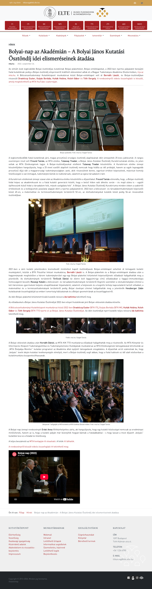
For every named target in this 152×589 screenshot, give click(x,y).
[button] (26, 35)
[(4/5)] (100, 325)
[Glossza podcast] (135, 3)
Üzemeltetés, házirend (54, 547)
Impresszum (15, 553)
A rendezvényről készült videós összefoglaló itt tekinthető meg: (39, 446)
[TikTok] (131, 2)
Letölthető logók (51, 550)
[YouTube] (124, 2)
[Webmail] (138, 2)
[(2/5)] (52, 325)
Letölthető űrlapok (52, 541)
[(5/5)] (124, 325)
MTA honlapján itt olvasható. (42, 441)
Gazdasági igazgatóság (19, 541)
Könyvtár (82, 537)
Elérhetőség (14, 534)
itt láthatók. (69, 441)
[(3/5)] (76, 325)
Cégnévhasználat (86, 534)
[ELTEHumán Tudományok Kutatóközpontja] (76, 13)
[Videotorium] (120, 2)
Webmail (47, 534)
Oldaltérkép (13, 581)
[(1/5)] (28, 325)
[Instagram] (128, 2)
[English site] (142, 3)
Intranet (47, 537)
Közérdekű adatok (17, 544)
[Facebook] (117, 2)
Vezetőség (14, 537)
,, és (57, 78)
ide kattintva (70, 296)
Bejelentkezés (50, 553)
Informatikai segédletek (54, 544)
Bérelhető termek (86, 541)
